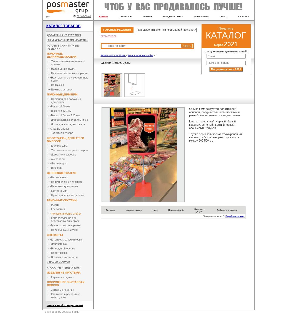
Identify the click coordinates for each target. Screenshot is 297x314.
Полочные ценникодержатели (62, 55)
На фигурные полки (63, 68)
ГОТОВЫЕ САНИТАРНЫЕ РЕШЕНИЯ (63, 47)
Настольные (59, 177)
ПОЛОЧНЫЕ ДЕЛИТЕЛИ (62, 94)
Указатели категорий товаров (69, 150)
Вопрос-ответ (201, 16)
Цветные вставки (61, 89)
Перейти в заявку (235, 216)
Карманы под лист (62, 277)
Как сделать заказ (173, 16)
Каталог (103, 16)
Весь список (109, 36)
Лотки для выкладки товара (68, 124)
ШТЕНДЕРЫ (55, 235)
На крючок (57, 85)
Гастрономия (59, 190)
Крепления (58, 209)
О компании (125, 16)
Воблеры (56, 167)
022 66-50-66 (84, 16)
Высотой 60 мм (60, 106)
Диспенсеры (59, 163)
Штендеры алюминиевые (67, 239)
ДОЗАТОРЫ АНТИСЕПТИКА (64, 35)
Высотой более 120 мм (65, 115)
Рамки (55, 204)
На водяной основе (63, 248)
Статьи (223, 16)
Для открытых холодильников (69, 119)
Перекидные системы (64, 230)
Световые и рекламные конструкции (65, 296)
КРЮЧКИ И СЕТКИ (58, 262)
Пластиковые (59, 252)
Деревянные (59, 244)
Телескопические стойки (66, 213)
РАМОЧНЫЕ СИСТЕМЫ (62, 200)
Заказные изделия (62, 289)
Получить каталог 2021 (226, 69)
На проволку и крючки (64, 186)
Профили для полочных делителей (66, 101)
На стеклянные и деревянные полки (69, 79)
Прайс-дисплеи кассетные (67, 195)
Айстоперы (58, 159)
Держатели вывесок (63, 154)
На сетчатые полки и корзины (69, 73)
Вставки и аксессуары (64, 257)
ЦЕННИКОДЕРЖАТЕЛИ (62, 173)
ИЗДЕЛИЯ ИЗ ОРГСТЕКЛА (64, 272)
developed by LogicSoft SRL (62, 311)
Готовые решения (117, 29)
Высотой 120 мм (61, 110)
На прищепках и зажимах (66, 182)
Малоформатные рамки (66, 225)
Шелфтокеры (59, 145)
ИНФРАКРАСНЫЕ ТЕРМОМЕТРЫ (67, 40)
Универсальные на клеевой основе (68, 63)
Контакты (243, 16)
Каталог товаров (63, 26)
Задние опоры (60, 128)
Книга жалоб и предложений (65, 305)
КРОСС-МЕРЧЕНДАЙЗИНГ (63, 267)
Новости (147, 16)
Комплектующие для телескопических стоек (65, 220)
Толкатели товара (62, 133)
